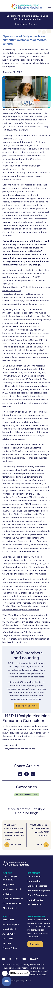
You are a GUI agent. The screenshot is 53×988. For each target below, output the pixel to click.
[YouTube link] (24, 959)
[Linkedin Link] (34, 959)
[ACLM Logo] (26, 6)
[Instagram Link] (17, 959)
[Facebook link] (3, 959)
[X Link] (10, 959)
